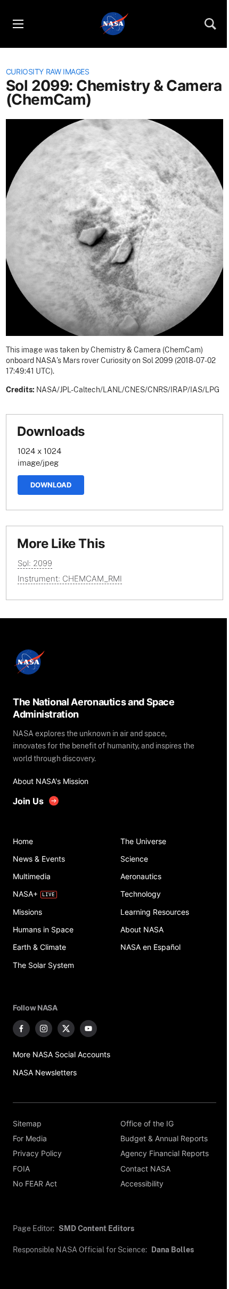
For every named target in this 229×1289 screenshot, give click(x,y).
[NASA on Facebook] (21, 1028)
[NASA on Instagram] (43, 1028)
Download (50, 485)
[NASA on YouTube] (88, 1028)
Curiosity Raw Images (47, 72)
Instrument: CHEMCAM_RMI (70, 579)
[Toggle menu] (17, 24)
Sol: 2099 (35, 563)
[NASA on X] (66, 1028)
